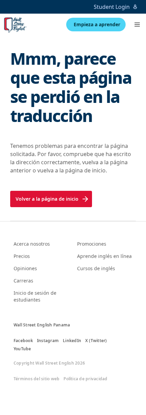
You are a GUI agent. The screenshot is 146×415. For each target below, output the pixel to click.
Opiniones (25, 268)
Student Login (112, 7)
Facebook (23, 340)
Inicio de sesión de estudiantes (35, 296)
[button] (137, 24)
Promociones (91, 244)
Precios (22, 256)
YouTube (22, 349)
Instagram (48, 340)
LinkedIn (72, 340)
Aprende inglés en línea (104, 256)
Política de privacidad (85, 379)
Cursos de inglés (96, 268)
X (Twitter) (96, 340)
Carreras (23, 280)
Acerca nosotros (32, 244)
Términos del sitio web (36, 379)
